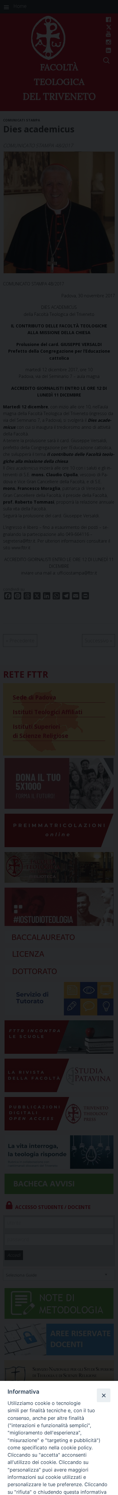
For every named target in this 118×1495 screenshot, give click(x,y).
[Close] (103, 1395)
